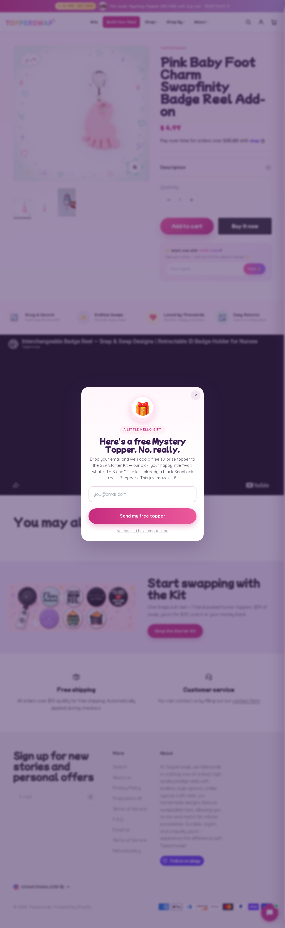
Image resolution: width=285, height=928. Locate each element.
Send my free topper (142, 516)
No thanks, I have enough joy (142, 530)
